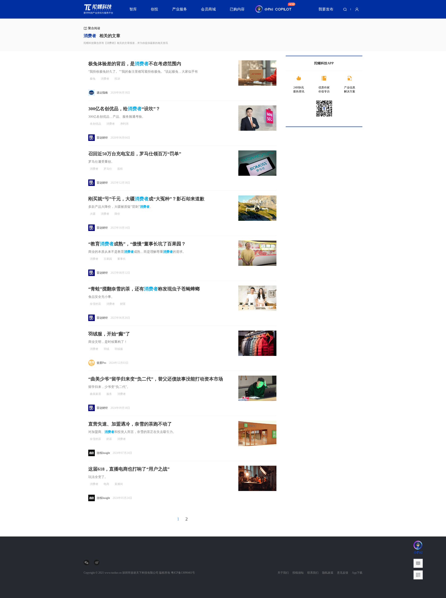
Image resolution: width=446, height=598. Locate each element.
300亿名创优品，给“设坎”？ (124, 108)
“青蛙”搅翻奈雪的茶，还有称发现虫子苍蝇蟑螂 (144, 288)
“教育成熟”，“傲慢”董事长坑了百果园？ (137, 243)
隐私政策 (327, 572)
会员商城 (208, 9)
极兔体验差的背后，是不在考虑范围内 (134, 63)
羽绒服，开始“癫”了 (109, 333)
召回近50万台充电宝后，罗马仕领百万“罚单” (134, 153)
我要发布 (325, 9)
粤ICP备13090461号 (183, 572)
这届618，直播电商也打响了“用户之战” (129, 468)
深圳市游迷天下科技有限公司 (140, 572)
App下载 (357, 572)
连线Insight (103, 453)
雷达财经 (102, 137)
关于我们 (283, 572)
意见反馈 (342, 572)
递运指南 (102, 92)
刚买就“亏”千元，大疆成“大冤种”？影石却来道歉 (146, 198)
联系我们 (312, 572)
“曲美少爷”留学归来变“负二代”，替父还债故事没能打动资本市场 (155, 378)
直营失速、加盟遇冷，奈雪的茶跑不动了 (130, 423)
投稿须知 (298, 572)
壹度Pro (101, 362)
